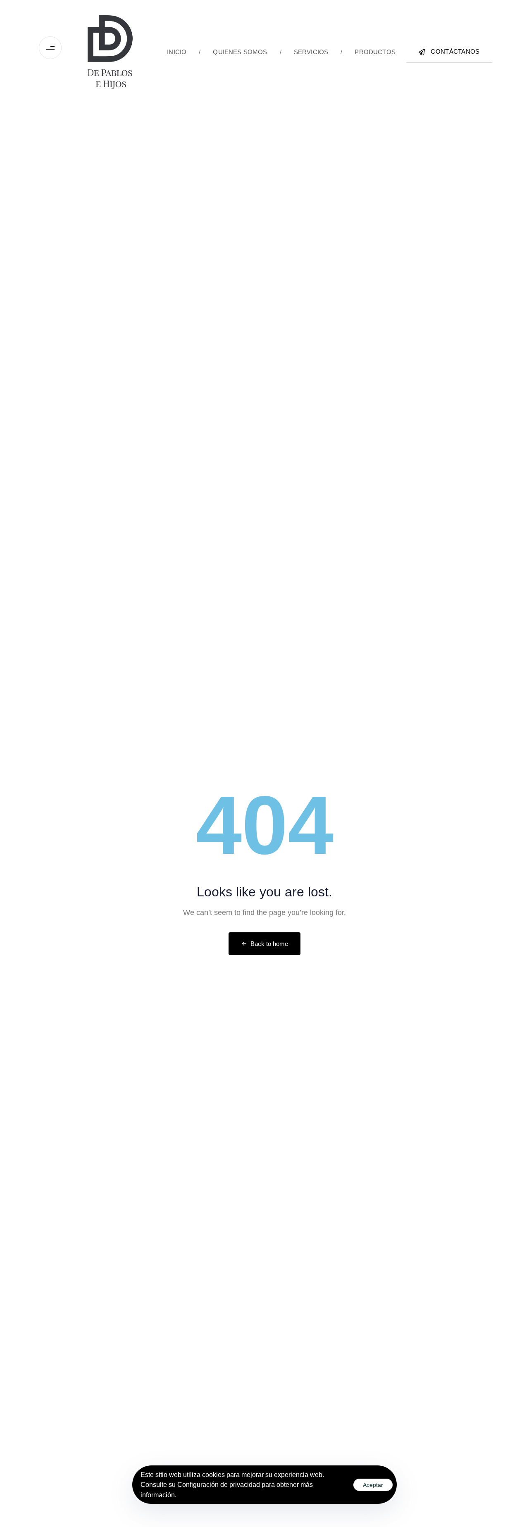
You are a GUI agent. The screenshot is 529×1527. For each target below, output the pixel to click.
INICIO (176, 51)
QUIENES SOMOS (233, 51)
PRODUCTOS (368, 51)
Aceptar (373, 1485)
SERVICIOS (304, 51)
